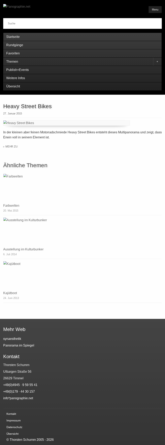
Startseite (13, 36)
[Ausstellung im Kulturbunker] (82, 231)
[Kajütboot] (82, 274)
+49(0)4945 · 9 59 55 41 (20, 385)
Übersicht (13, 86)
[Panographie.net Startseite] (35, 10)
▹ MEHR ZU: (10, 146)
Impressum (13, 420)
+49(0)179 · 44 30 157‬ (19, 391)
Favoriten (13, 53)
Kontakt (11, 413)
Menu (155, 9)
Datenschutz (14, 427)
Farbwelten (11, 205)
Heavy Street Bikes (27, 106)
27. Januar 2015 (12, 113)
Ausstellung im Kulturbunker (23, 249)
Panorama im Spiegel (18, 345)
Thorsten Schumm (23, 439)
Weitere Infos (15, 78)
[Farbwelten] (82, 187)
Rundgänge (14, 45)
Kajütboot (10, 293)
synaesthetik (12, 338)
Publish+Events (17, 70)
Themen (12, 61)
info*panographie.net (18, 398)
